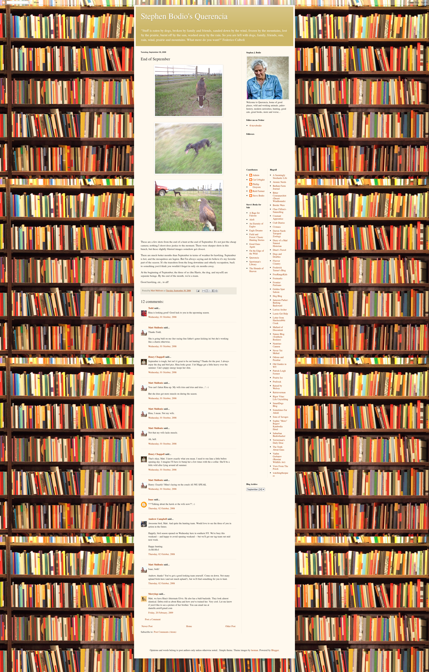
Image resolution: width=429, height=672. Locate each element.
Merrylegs (153, 594)
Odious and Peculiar (278, 359)
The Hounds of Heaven (256, 270)
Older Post (230, 626)
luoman (254, 650)
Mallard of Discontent (278, 329)
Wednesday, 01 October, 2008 (162, 316)
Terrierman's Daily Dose (279, 441)
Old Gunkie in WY (279, 365)
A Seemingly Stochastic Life (280, 176)
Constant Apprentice (278, 217)
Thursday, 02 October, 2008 (161, 508)
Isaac (150, 499)
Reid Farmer (259, 191)
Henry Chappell (156, 357)
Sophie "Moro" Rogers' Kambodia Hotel (280, 425)
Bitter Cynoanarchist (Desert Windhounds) (279, 197)
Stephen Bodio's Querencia (184, 15)
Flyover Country (277, 262)
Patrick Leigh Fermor (279, 372)
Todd (151, 308)
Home (189, 626)
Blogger (275, 650)
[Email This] (203, 291)
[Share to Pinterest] (216, 291)
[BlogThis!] (206, 291)
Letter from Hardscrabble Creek (279, 320)
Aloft (251, 219)
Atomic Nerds (279, 182)
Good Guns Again (254, 245)
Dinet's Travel (279, 249)
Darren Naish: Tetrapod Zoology (279, 233)
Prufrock (277, 381)
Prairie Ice (278, 377)
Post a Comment (153, 619)
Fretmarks (277, 278)
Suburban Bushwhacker (279, 435)
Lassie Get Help (280, 313)
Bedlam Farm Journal (279, 187)
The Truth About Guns (278, 448)
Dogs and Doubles (277, 255)
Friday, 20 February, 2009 (160, 612)
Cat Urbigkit (259, 179)
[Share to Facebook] (213, 291)
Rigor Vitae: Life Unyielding (280, 398)
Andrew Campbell (157, 519)
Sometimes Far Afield (280, 411)
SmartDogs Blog (278, 405)
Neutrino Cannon (277, 345)
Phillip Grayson (257, 186)
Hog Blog (277, 296)
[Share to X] (210, 291)
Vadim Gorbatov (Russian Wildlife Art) (279, 457)
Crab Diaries (279, 222)
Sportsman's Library (255, 263)
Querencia (254, 257)
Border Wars (279, 205)
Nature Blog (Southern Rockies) (278, 336)
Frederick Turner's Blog (279, 269)
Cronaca (277, 226)
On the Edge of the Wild (256, 252)
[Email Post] (197, 290)
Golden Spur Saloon (279, 290)
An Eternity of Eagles (256, 225)
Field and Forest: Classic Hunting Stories (256, 237)
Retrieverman (279, 392)
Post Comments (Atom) (165, 631)
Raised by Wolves (277, 387)
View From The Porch (280, 467)
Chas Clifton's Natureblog (279, 211)
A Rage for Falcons (254, 214)
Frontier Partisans (277, 284)
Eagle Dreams (256, 230)
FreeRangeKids (280, 274)
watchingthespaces (280, 474)
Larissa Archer (280, 309)
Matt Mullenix (155, 327)
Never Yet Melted (277, 352)
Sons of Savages (280, 416)
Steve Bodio (258, 195)
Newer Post (147, 626)
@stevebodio (255, 125)
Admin (256, 175)
